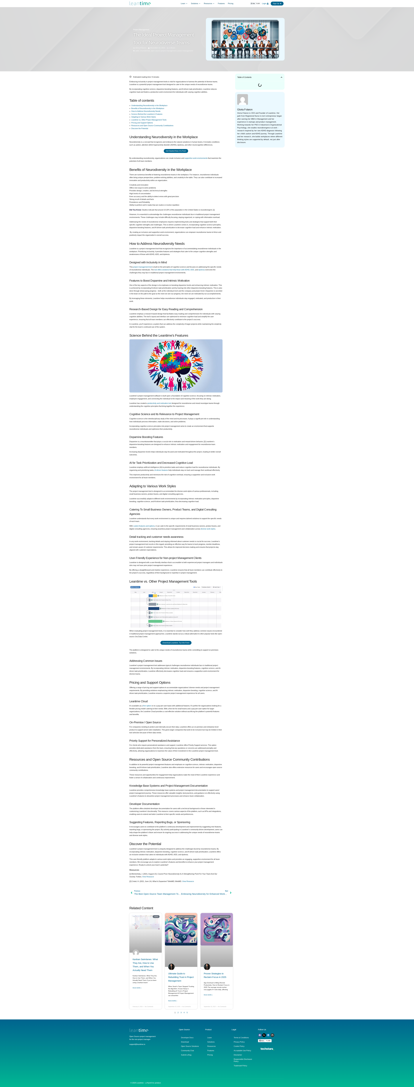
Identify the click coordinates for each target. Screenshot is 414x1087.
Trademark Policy (240, 1066)
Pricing (210, 1055)
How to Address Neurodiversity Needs (145, 111)
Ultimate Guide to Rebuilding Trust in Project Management (181, 977)
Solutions (211, 1042)
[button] (184, 4)
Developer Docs (187, 1038)
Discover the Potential (139, 128)
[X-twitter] (264, 1035)
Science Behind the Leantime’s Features (146, 114)
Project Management (141, 30)
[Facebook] (260, 1035)
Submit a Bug (186, 1055)
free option (147, 706)
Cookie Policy (239, 1046)
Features (210, 1050)
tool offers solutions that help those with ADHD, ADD (174, 270)
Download (185, 1042)
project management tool (142, 267)
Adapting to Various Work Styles (143, 117)
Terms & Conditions (241, 1038)
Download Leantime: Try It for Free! (176, 643)
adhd (137, 51)
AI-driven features (161, 470)
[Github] (272, 1035)
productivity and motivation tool (159, 403)
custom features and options (144, 526)
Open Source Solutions (190, 1046)
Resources (211, 1046)
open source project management (163, 51)
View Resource (148, 877)
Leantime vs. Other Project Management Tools (148, 120)
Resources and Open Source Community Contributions (152, 125)
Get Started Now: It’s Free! (176, 151)
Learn (209, 1038)
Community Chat (187, 1050)
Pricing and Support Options (142, 123)
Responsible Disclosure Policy (243, 1060)
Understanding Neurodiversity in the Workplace (149, 105)
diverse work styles (208, 529)
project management (185, 51)
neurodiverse (145, 51)
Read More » (137, 988)
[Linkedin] (268, 1035)
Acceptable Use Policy (242, 1050)
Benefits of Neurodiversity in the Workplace (147, 108)
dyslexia (201, 270)
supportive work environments (196, 158)
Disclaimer (238, 1055)
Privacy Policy (239, 1042)
